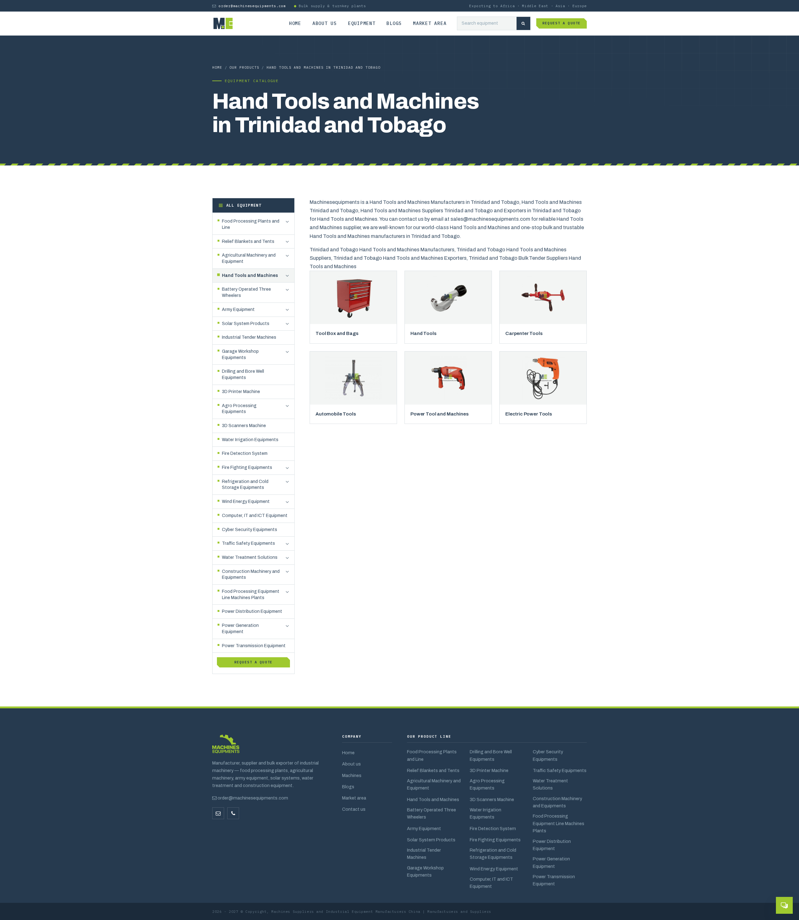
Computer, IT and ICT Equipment (491, 883)
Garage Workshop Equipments (425, 871)
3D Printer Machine (489, 770)
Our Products (244, 67)
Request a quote (561, 23)
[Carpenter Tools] (543, 297)
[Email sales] (218, 813)
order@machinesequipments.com (252, 5)
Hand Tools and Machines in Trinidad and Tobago (323, 67)
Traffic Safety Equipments (559, 770)
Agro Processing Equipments (487, 784)
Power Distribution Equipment (552, 845)
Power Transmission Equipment (554, 880)
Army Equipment (424, 828)
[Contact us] (233, 813)
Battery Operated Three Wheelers (431, 813)
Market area (429, 23)
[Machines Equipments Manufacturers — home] (225, 747)
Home (295, 23)
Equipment (361, 23)
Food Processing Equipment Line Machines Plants (558, 823)
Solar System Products (431, 839)
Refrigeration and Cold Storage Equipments (493, 854)
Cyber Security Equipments (548, 755)
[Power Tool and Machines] (448, 378)
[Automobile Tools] (353, 378)
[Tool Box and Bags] (353, 297)
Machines (351, 775)
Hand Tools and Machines (433, 799)
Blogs (394, 23)
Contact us (353, 809)
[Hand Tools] (448, 297)
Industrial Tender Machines (424, 854)
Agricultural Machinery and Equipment (434, 784)
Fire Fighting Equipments (495, 839)
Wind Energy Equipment (494, 868)
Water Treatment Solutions (550, 784)
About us (324, 23)
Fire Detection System (493, 828)
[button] (287, 221)
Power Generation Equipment (551, 862)
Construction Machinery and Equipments (557, 802)
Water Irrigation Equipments (485, 813)
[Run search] (523, 23)
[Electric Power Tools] (543, 378)
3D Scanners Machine (492, 799)
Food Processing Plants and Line (432, 755)
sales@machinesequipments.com (490, 219)
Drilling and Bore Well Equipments (491, 755)
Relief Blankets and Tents (433, 770)
